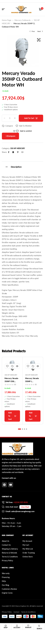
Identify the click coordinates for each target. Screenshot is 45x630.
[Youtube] (10, 484)
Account (17, 627)
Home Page (6, 20)
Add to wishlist (25, 126)
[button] (39, 40)
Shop (6, 627)
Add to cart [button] (10, 415)
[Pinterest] (4, 484)
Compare (9, 126)
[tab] (22, 166)
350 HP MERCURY (17, 148)
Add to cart (29, 118)
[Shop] (6, 626)
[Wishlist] (28, 625)
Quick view (17, 366)
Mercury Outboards (22, 20)
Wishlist (28, 627)
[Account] (17, 626)
